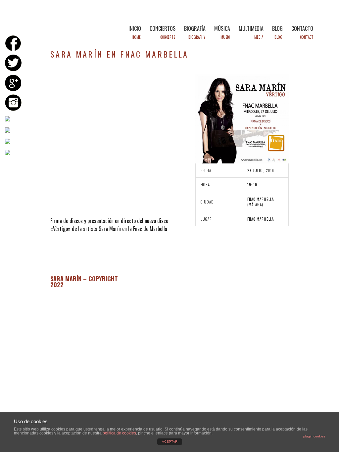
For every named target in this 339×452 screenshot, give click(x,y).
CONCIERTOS (162, 28)
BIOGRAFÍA (195, 28)
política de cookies (119, 433)
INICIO (134, 28)
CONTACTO (302, 28)
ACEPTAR (169, 441)
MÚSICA (222, 28)
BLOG (277, 28)
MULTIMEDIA (251, 28)
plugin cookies (314, 436)
